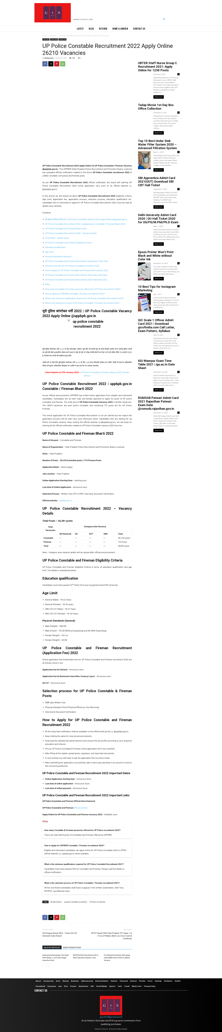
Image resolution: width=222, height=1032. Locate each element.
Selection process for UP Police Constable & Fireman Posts (72, 266)
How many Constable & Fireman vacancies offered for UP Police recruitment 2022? (83, 289)
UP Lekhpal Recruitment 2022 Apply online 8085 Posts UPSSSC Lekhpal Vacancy (117, 957)
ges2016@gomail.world (111, 1017)
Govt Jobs (52, 36)
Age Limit (49, 252)
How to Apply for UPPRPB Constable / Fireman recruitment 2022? (75, 293)
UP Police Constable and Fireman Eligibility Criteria (68, 242)
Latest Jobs (54, 39)
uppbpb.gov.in (65, 500)
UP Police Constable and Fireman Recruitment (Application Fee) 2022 (76, 261)
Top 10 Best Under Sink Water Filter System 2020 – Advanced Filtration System (157, 144)
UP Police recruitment (97, 902)
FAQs (47, 284)
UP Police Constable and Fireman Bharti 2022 (66, 228)
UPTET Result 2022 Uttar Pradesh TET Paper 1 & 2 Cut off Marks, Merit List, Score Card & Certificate (111, 936)
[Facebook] (45, 63)
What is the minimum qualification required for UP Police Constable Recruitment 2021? (84, 298)
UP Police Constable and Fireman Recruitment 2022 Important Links (76, 279)
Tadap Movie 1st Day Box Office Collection (156, 106)
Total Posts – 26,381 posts (57, 238)
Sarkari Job (62, 39)
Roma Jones (49, 58)
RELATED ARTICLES (52, 948)
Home (44, 36)
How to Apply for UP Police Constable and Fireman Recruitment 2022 (76, 270)
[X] (50, 63)
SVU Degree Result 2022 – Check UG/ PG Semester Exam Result (59, 934)
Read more (158, 97)
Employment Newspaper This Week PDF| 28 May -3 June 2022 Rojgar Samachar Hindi (55, 957)
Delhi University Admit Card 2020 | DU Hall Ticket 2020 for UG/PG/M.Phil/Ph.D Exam (158, 218)
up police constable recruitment (75, 902)
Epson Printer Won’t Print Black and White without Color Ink (155, 255)
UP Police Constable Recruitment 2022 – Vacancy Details (71, 233)
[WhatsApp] (62, 63)
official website (81, 808)
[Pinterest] (56, 63)
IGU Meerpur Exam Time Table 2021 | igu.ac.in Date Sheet (156, 364)
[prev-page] (44, 965)
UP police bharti (55, 902)
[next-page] (48, 965)
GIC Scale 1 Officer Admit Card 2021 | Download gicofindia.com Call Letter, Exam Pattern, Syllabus (156, 325)
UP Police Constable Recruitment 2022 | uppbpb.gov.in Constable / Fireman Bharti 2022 (85, 224)
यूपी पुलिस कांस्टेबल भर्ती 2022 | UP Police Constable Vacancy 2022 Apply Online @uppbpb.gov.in (86, 219)
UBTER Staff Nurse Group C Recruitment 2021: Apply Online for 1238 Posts (157, 66)
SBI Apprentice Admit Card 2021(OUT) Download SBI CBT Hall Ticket (156, 181)
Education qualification (55, 247)
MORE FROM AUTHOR (72, 948)
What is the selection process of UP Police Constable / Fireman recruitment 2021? (82, 303)
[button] (164, 19)
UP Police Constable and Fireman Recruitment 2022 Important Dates (76, 275)
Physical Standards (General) (58, 256)
